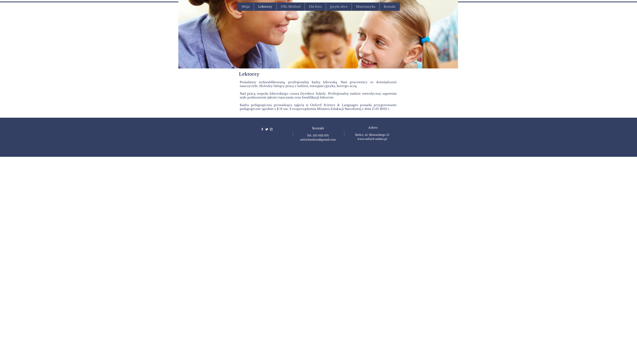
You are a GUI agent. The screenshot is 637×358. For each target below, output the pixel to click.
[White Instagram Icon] (271, 129)
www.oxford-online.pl (372, 139)
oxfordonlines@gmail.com (318, 139)
